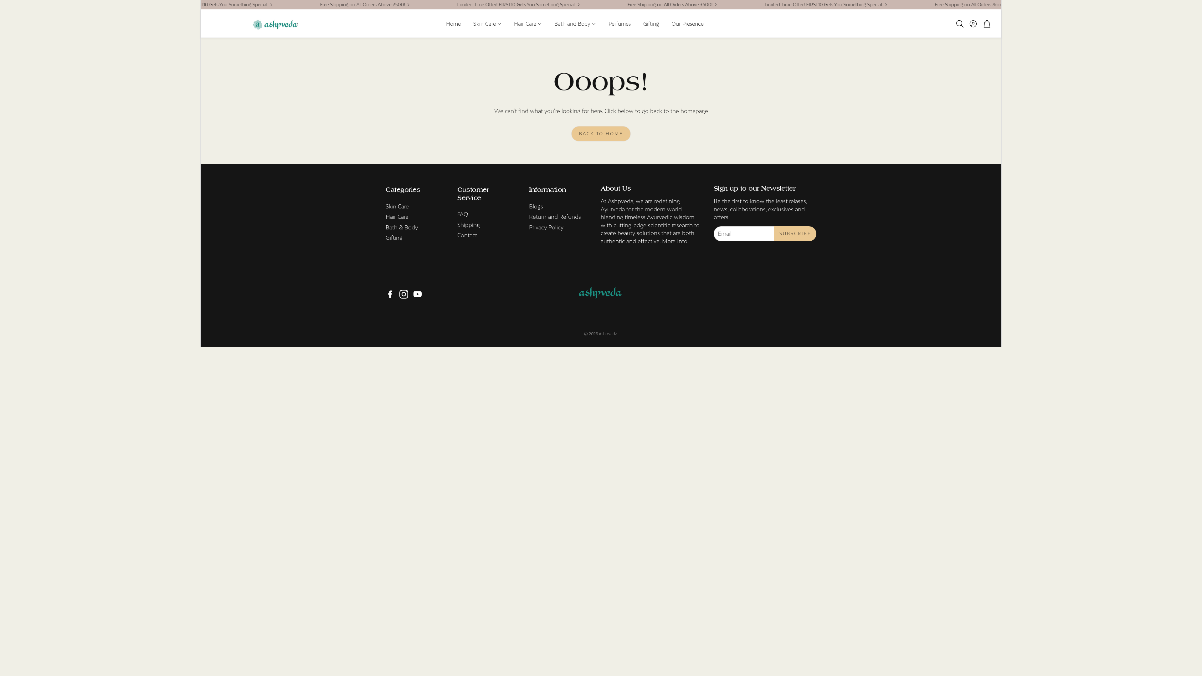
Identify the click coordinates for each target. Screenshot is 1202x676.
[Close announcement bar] (995, 4)
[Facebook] (390, 294)
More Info (674, 241)
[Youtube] (417, 294)
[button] (959, 23)
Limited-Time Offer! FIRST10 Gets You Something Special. (499, 5)
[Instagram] (403, 294)
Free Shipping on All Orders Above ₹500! (345, 5)
